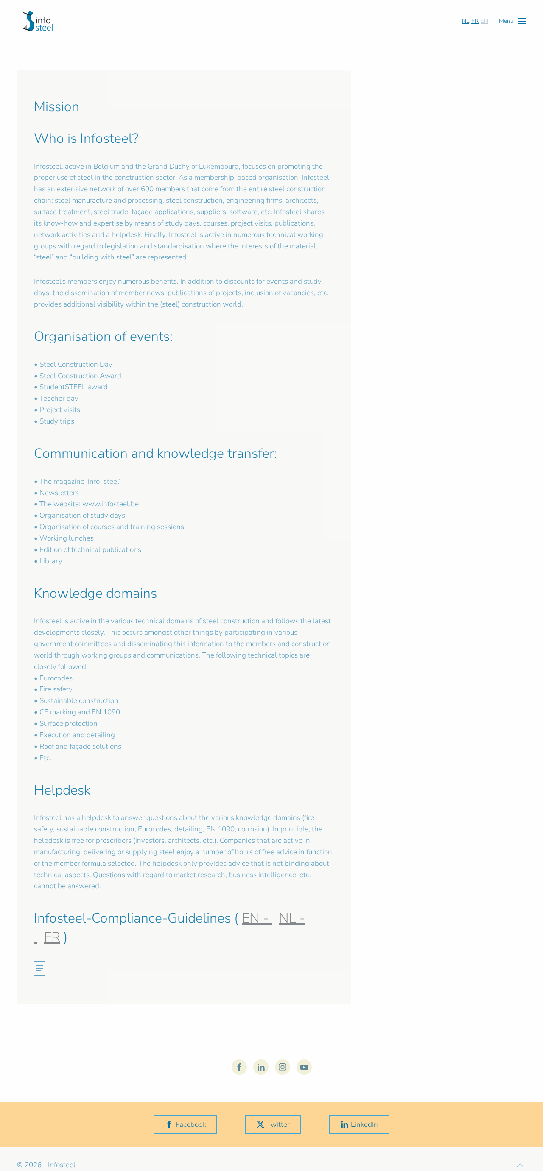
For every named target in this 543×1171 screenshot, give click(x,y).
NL (465, 21)
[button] (512, 21)
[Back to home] (38, 21)
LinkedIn (364, 1124)
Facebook (191, 1124)
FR (475, 21)
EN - (257, 918)
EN (484, 21)
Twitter (278, 1124)
